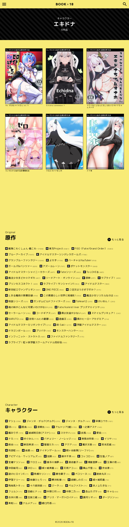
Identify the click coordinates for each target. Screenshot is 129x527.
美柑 (12, 503)
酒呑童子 (75, 462)
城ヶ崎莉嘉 (101, 479)
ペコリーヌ (83, 473)
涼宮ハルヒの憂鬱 (41, 318)
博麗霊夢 (95, 462)
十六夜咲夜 (38, 485)
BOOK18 (64, 4)
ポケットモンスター (84, 266)
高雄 (29, 450)
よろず (56, 260)
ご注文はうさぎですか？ (85, 289)
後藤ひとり (38, 479)
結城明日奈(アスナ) (42, 432)
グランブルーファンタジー (26, 260)
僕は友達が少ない (73, 313)
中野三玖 (54, 491)
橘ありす (15, 432)
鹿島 (27, 427)
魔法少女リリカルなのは (102, 295)
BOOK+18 (68, 521)
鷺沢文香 (89, 444)
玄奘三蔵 (34, 497)
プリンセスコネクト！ (23, 283)
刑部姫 (14, 450)
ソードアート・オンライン (63, 277)
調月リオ (90, 497)
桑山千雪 (90, 468)
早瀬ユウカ (104, 421)
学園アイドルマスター (91, 324)
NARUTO (16, 318)
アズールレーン (54, 266)
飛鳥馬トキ (16, 485)
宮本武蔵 (108, 444)
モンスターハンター (69, 330)
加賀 (51, 456)
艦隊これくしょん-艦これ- (26, 248)
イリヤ (110, 438)
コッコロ (88, 456)
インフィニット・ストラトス (26, 336)
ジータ (57, 485)
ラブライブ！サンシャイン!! (61, 283)
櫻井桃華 (59, 479)
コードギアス (46, 313)
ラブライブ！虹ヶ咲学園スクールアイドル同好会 (37, 342)
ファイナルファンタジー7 (67, 336)
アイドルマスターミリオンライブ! (29, 324)
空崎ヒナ (34, 491)
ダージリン (110, 497)
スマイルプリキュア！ (106, 313)
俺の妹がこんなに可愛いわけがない (30, 307)
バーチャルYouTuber (82, 260)
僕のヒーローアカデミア (93, 318)
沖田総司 (15, 468)
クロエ (35, 462)
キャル (112, 491)
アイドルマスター (97, 283)
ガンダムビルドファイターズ (52, 301)
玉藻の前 (114, 462)
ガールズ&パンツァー (22, 266)
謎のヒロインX (18, 473)
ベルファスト (78, 485)
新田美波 (31, 444)
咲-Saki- (63, 324)
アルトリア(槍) (66, 427)
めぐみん (31, 438)
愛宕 (101, 432)
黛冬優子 (63, 473)
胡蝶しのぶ (79, 479)
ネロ (32, 468)
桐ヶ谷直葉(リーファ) (80, 450)
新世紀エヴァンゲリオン (24, 289)
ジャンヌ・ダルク (78, 421)
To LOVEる (95, 272)
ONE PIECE (55, 289)
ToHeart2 (84, 301)
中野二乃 (73, 491)
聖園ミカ (51, 444)
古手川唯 (15, 497)
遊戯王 (65, 318)
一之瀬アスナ (92, 427)
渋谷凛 (108, 468)
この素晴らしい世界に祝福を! (62, 295)
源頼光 (43, 427)
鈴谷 (13, 444)
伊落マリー (16, 479)
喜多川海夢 (55, 462)
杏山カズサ (93, 491)
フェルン (15, 491)
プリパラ (43, 330)
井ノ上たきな (102, 485)
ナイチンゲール (50, 450)
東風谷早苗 (90, 438)
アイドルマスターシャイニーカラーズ (31, 272)
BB (12, 427)
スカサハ (68, 432)
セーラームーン (19, 313)
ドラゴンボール (19, 330)
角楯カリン (42, 473)
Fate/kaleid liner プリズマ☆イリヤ (81, 307)
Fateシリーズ (70, 272)
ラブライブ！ (111, 277)
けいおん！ (106, 301)
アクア (70, 444)
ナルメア (30, 503)
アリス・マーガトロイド (62, 497)
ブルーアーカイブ (21, 254)
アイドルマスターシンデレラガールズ (63, 254)
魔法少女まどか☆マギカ (24, 277)
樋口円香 (49, 503)
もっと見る (118, 239)
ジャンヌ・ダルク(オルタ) (43, 421)
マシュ (14, 421)
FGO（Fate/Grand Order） (94, 248)
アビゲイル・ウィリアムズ (25, 456)
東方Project (59, 248)
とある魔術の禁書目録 (23, 295)
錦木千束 (68, 456)
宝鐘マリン (16, 462)
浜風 (86, 432)
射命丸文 (104, 473)
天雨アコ (70, 468)
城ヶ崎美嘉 (50, 468)
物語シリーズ (18, 301)
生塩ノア (107, 456)
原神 (91, 277)
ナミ (13, 438)
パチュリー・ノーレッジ (60, 438)
